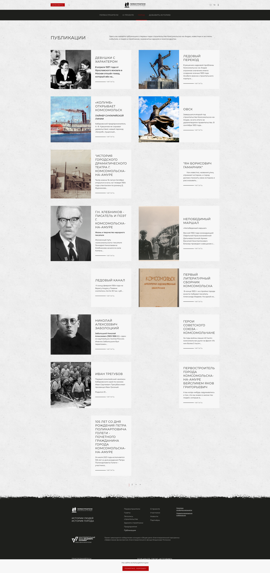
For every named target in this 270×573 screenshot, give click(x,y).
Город (141, 15)
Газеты (127, 513)
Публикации (130, 530)
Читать (111, 82)
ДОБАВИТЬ (57, 5)
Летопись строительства (131, 517)
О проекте (128, 15)
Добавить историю (160, 15)
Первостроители (108, 15)
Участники (155, 513)
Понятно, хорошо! (135, 568)
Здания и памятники (133, 523)
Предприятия (130, 527)
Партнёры (155, 520)
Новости (154, 516)
